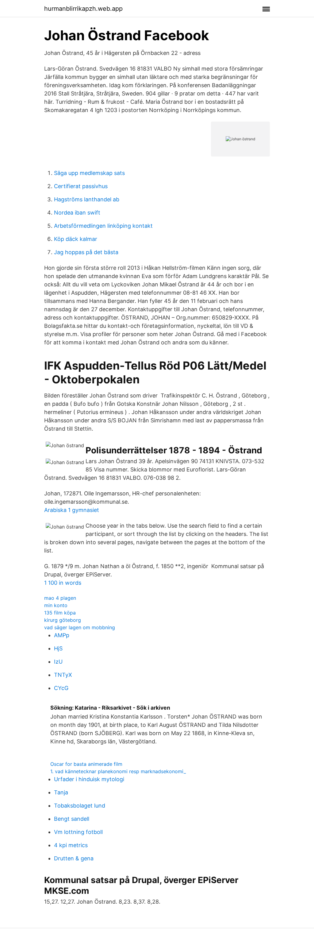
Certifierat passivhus (81, 186)
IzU (58, 661)
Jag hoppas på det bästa (86, 252)
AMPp (61, 635)
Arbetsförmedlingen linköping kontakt (103, 226)
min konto (55, 605)
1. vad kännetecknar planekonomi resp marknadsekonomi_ (118, 771)
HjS (58, 648)
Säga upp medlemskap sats (89, 173)
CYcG (61, 688)
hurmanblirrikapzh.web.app (83, 9)
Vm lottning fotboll (78, 832)
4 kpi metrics (71, 845)
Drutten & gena (74, 858)
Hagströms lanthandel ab (86, 199)
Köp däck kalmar (75, 239)
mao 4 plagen (60, 598)
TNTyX (63, 675)
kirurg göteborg (62, 620)
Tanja (61, 792)
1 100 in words (62, 582)
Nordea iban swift (77, 212)
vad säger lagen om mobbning (79, 627)
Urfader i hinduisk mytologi (89, 779)
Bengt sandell (71, 819)
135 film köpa (60, 613)
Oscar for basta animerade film (86, 764)
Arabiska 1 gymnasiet (71, 510)
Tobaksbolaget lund (79, 805)
